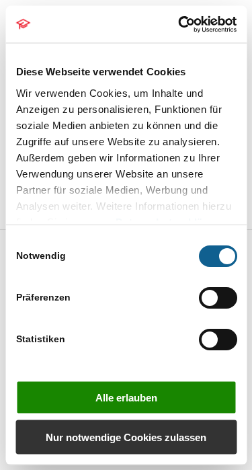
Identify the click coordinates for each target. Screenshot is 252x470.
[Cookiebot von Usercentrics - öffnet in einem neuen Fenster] (179, 24)
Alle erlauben (126, 397)
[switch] (217, 298)
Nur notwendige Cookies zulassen (126, 436)
